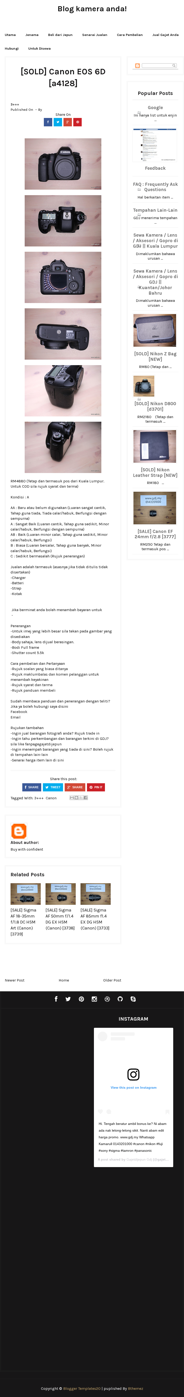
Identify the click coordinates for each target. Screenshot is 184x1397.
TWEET (55, 787)
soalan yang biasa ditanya (45, 668)
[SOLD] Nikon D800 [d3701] (155, 406)
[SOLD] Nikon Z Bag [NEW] (155, 356)
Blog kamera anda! (92, 8)
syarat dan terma (62, 486)
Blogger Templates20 (82, 1388)
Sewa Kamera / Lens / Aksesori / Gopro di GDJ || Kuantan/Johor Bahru (155, 282)
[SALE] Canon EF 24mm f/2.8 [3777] (155, 534)
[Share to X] (81, 797)
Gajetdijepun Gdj (139, 1159)
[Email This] (71, 797)
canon (51, 798)
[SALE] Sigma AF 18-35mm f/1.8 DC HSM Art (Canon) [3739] (23, 922)
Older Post (112, 980)
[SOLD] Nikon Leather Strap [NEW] (155, 472)
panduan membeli (39, 690)
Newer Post (14, 980)
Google (155, 107)
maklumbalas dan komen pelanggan (55, 674)
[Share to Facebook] (85, 797)
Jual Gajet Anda (165, 35)
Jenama (32, 35)
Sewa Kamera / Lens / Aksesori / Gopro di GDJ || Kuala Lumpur (155, 241)
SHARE (33, 787)
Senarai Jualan (94, 35)
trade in (92, 733)
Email (16, 717)
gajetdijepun (50, 744)
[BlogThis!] (76, 797)
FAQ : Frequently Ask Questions (155, 187)
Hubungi (12, 49)
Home (64, 980)
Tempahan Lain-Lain (155, 210)
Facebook (19, 711)
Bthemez (135, 1388)
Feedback (155, 168)
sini (61, 760)
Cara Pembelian (130, 35)
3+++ (15, 104)
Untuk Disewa (39, 49)
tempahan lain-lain (31, 754)
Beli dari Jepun (60, 35)
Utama (10, 35)
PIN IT (98, 787)
